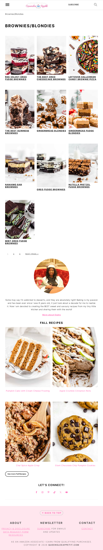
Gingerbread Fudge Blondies (81, 131)
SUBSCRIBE (44, 528)
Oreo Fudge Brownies (51, 189)
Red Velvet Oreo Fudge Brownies (16, 78)
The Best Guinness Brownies (17, 131)
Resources (16, 535)
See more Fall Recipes (17, 474)
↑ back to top (51, 513)
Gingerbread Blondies (51, 130)
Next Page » (32, 254)
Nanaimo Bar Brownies (13, 185)
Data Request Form (16, 532)
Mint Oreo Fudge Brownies (16, 242)
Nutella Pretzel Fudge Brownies (79, 185)
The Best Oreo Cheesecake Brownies (51, 78)
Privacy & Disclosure (16, 528)
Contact (87, 528)
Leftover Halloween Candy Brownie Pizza (82, 78)
